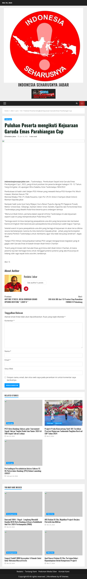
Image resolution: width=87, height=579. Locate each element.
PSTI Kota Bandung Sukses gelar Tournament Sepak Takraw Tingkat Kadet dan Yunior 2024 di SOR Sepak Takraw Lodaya (23, 413)
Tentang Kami (31, 571)
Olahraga (8, 119)
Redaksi (20, 571)
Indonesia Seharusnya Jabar (43, 85)
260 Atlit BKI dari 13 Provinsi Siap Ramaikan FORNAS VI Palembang (65, 299)
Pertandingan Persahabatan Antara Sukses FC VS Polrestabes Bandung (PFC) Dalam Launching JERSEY (23, 453)
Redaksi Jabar (11, 136)
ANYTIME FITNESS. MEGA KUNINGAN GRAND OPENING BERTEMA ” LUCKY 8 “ (21, 299)
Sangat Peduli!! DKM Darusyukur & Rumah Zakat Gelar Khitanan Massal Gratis (23, 542)
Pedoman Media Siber (47, 571)
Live (82, 103)
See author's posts (35, 282)
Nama (8, 351)
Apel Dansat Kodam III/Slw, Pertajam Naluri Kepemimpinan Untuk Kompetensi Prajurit (63, 542)
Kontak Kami (64, 571)
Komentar (9, 320)
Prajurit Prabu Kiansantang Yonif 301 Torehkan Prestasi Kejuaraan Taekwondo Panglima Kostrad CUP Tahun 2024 (63, 413)
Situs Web (9, 368)
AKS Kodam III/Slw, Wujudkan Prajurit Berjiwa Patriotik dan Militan (63, 504)
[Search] (76, 103)
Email (8, 360)
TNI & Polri (58, 423)
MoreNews (52, 576)
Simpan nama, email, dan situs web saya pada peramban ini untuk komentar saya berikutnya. (41, 378)
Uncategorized (11, 514)
